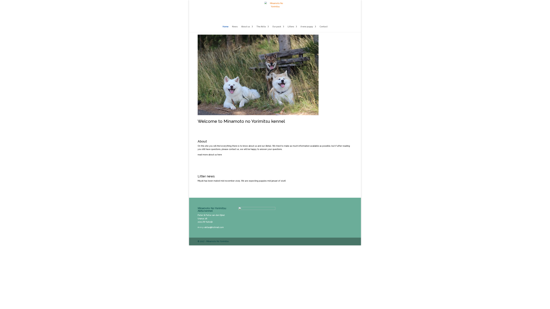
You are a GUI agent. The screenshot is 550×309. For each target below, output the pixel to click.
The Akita (261, 27)
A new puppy (306, 27)
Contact (324, 27)
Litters (291, 27)
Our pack (276, 27)
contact (232, 149)
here (219, 154)
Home (225, 27)
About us (245, 27)
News (235, 27)
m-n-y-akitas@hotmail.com (211, 227)
